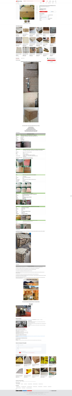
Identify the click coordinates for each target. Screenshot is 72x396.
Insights (47, 392)
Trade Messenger (24, 390)
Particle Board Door (49, 386)
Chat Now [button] (52, 11)
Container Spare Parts (19, 336)
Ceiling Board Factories (18, 386)
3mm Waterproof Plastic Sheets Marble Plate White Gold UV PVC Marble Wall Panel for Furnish (19, 376)
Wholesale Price (39, 392)
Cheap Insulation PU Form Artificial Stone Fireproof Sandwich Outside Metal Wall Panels (27, 365)
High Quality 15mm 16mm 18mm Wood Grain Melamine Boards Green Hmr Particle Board (32, 44)
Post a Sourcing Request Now (31, 352)
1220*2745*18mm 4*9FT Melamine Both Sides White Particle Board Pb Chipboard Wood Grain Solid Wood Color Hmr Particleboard (39, 34)
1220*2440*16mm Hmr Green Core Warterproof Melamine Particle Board (46, 54)
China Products (27, 392)
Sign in (55, 1)
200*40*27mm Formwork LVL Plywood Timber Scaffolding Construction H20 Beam (27, 376)
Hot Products (25, 392)
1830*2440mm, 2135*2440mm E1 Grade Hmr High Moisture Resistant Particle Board (39, 44)
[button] (50, 1)
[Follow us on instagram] (53, 390)
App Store (17, 390)
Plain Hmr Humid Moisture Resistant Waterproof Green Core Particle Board (25, 34)
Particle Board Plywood (40, 386)
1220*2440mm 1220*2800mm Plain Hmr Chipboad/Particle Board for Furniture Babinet (39, 54)
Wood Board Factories (35, 386)
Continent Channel (42, 392)
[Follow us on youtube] (54, 390)
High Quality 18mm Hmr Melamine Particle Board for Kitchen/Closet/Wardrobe (19, 34)
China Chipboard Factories (23, 386)
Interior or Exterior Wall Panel (24, 336)
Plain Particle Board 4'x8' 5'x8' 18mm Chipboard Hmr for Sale (52, 34)
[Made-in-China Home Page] (19, 1)
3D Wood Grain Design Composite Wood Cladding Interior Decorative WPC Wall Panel (52, 365)
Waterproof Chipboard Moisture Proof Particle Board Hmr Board (25, 54)
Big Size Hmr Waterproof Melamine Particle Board (46, 34)
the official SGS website (29, 319)
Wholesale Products (36, 392)
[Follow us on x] (52, 390)
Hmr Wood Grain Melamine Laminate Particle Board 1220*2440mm (45, 44)
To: (18, 346)
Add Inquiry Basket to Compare (27, 23)
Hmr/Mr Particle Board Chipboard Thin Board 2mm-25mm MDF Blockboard (32, 34)
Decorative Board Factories (29, 386)
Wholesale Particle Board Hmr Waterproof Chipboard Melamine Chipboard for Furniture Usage (19, 44)
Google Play (20, 390)
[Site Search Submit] (44, 1)
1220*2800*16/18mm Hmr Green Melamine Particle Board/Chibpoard (53, 44)
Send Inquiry (43, 11)
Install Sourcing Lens (30, 390)
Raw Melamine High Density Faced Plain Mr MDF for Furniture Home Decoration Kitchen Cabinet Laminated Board (35, 376)
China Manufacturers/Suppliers (31, 392)
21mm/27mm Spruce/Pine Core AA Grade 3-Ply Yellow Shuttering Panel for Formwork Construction (19, 365)
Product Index (46, 392)
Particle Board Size (45, 386)
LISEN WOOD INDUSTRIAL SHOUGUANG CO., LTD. (45, 6)
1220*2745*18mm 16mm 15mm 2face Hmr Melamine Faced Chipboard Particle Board (53, 54)
